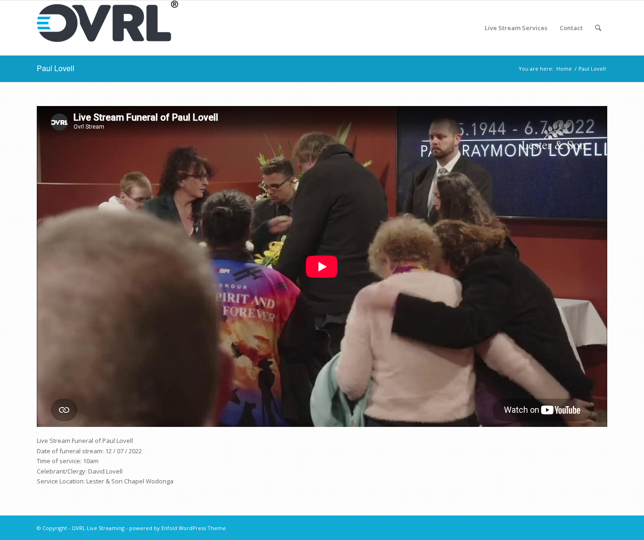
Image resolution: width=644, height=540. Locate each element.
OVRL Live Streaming (98, 528)
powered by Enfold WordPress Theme (177, 528)
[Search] (598, 27)
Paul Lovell (55, 68)
